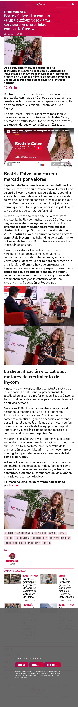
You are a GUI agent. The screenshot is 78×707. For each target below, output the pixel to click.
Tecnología (8, 538)
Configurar (52, 664)
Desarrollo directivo (22, 533)
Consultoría (65, 538)
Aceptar (21, 664)
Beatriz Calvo (54, 538)
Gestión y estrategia (39, 533)
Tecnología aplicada (22, 538)
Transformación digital (15, 11)
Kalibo (13, 485)
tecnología (47, 542)
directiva (22, 542)
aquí (16, 675)
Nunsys (38, 542)
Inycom (30, 542)
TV (73, 4)
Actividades (9, 533)
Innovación (53, 533)
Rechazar (36, 664)
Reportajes (62, 533)
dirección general (11, 542)
